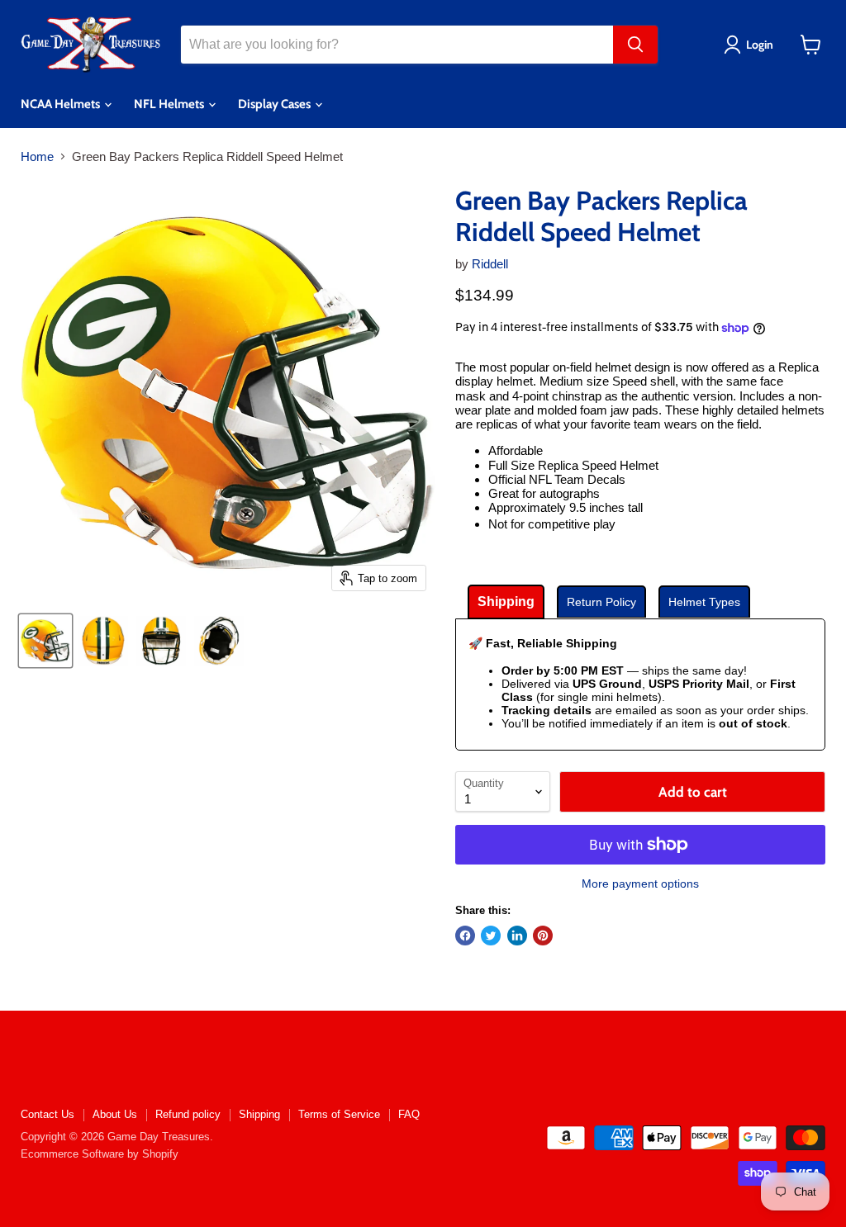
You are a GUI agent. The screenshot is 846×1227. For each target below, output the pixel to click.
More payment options (640, 883)
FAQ (409, 1114)
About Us (115, 1114)
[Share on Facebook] (465, 935)
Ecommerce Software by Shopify (99, 1154)
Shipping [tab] (506, 602)
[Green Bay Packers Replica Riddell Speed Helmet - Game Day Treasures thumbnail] (45, 640)
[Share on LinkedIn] (517, 935)
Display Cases (275, 104)
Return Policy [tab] (601, 602)
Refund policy (188, 1114)
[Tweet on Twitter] (491, 935)
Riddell (490, 264)
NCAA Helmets (61, 104)
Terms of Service (339, 1114)
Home (37, 156)
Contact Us (47, 1114)
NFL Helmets (170, 104)
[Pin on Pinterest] (543, 935)
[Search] (635, 45)
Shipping (259, 1114)
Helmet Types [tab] (704, 602)
